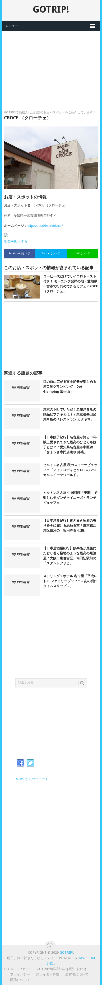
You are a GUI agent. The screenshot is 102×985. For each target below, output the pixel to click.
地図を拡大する (15, 241)
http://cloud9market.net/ (45, 226)
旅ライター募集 (47, 974)
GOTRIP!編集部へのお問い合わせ (62, 969)
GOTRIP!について (17, 969)
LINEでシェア (82, 253)
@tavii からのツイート (31, 779)
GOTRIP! (51, 9)
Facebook (20, 763)
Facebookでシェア (20, 253)
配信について (20, 980)
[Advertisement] (51, 64)
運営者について (76, 974)
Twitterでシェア (51, 253)
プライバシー (20, 974)
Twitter (30, 763)
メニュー (11, 26)
